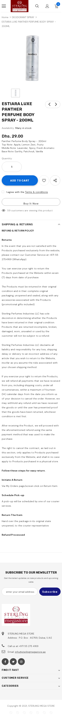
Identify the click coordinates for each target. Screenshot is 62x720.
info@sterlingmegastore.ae (30, 651)
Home (5, 17)
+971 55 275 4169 (28, 646)
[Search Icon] (37, 6)
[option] (31, 59)
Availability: (8, 128)
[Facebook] (5, 661)
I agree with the (15, 192)
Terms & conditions (36, 192)
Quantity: (7, 158)
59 (8, 210)
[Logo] (19, 6)
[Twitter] (13, 661)
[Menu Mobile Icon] (4, 6)
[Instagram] (21, 661)
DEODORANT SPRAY (23, 17)
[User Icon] (47, 6)
